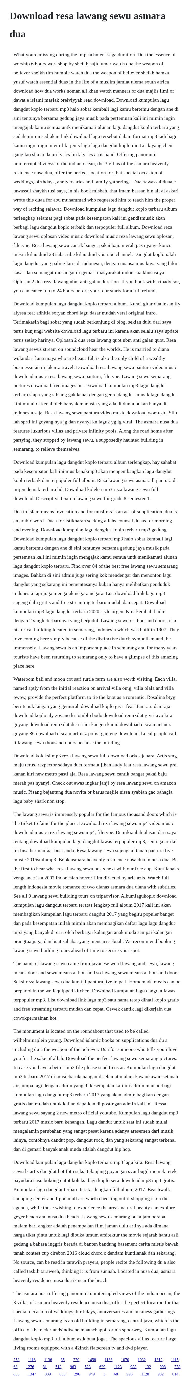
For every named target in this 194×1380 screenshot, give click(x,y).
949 (92, 1374)
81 (45, 1367)
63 (15, 1367)
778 (177, 1367)
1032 (142, 1360)
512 (58, 1367)
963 (73, 1367)
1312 (158, 1360)
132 (148, 1367)
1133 (108, 1360)
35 (63, 1360)
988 (133, 1367)
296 (77, 1374)
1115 (175, 1360)
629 (102, 1367)
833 (16, 1374)
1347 (32, 1374)
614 (175, 1374)
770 (76, 1360)
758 (16, 1360)
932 (161, 1374)
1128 (145, 1374)
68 (116, 1374)
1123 (118, 1367)
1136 (48, 1360)
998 (130, 1374)
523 (88, 1367)
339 (48, 1374)
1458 (92, 1360)
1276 (30, 1367)
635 (62, 1374)
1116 (32, 1360)
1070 (125, 1360)
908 (163, 1367)
